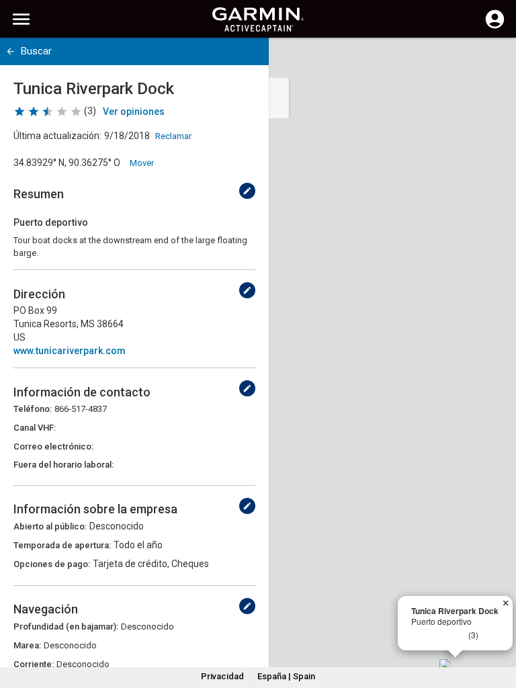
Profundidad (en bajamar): (65, 626)
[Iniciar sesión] (495, 27)
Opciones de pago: (51, 564)
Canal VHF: (34, 428)
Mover (142, 163)
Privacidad (222, 676)
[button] (499, 627)
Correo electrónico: (53, 446)
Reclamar (173, 136)
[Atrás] (10, 51)
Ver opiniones (134, 111)
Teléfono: (32, 409)
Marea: (27, 645)
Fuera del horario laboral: (63, 465)
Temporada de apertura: (62, 545)
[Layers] (493, 60)
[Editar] (247, 191)
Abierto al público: (50, 526)
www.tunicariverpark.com (69, 350)
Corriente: (33, 664)
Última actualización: (57, 135)
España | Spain (286, 676)
